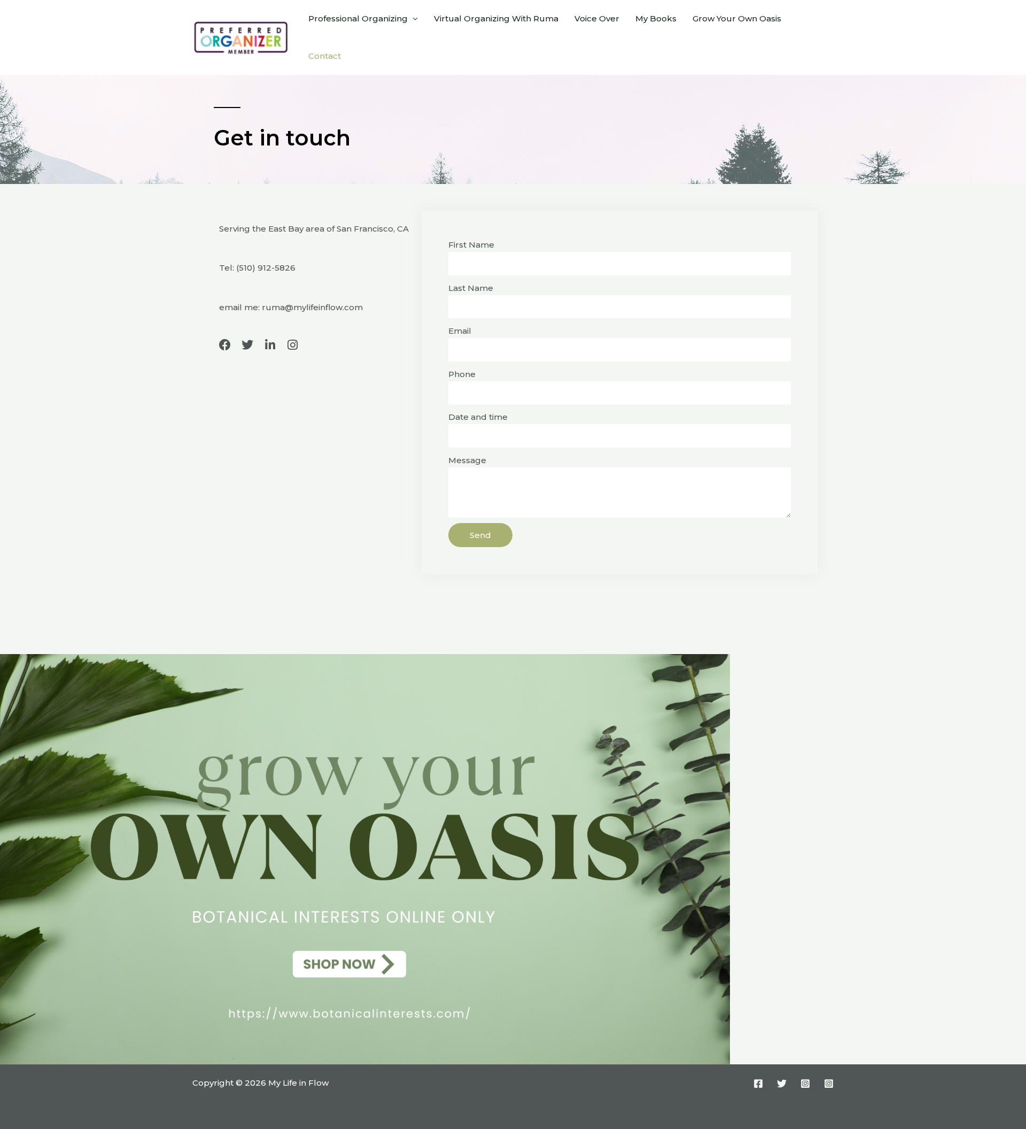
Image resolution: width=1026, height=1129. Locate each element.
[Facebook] (758, 1083)
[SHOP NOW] (365, 858)
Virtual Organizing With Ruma (496, 18)
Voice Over (596, 18)
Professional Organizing (358, 18)
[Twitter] (782, 1083)
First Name (471, 245)
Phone (462, 374)
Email (459, 331)
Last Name (470, 288)
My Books (656, 18)
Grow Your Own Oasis (737, 18)
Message (467, 460)
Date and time (478, 417)
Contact (324, 56)
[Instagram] (805, 1083)
